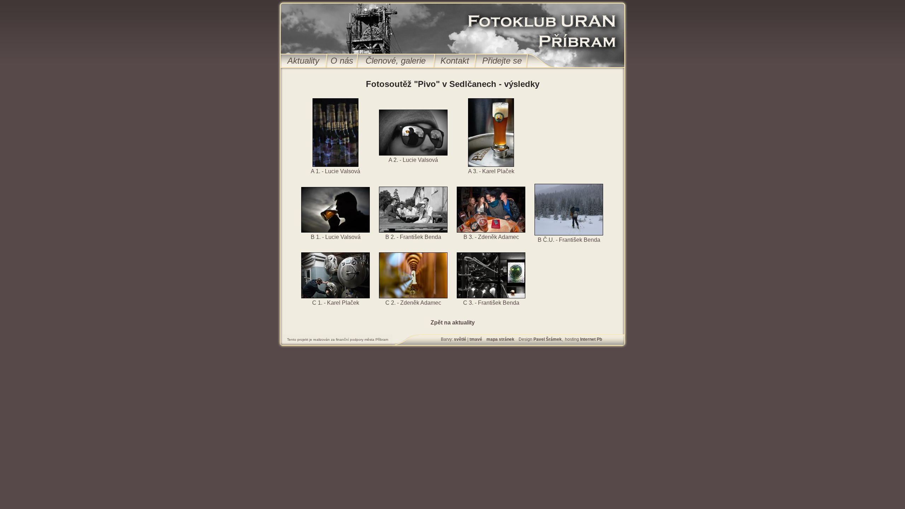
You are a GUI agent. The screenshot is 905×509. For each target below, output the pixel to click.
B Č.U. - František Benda (569, 240)
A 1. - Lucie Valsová (335, 171)
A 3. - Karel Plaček (491, 171)
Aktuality (303, 60)
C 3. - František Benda (491, 303)
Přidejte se (502, 60)
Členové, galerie (396, 60)
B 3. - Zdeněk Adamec (491, 237)
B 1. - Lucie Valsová (336, 237)
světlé (460, 339)
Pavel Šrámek (547, 339)
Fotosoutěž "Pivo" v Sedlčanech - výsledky (452, 84)
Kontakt (454, 60)
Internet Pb (591, 339)
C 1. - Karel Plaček (335, 303)
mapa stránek (500, 339)
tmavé (475, 339)
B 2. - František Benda (413, 237)
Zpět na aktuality (453, 323)
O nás (342, 60)
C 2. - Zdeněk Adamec (413, 303)
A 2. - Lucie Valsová (413, 160)
